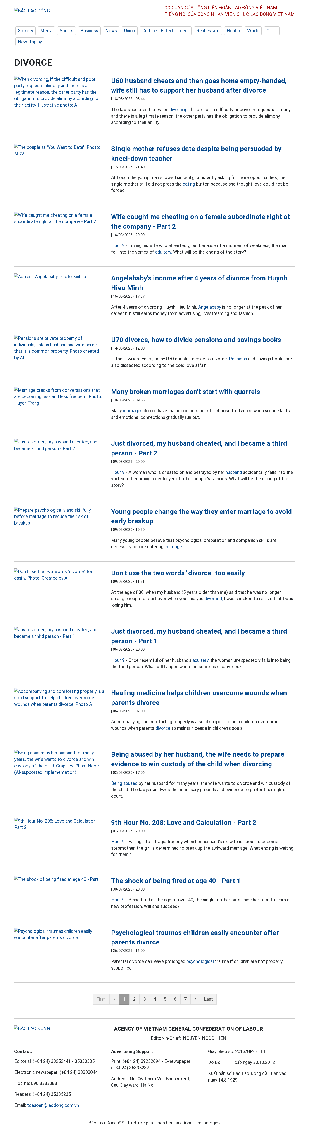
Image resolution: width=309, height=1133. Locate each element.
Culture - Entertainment (165, 30)
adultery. (163, 252)
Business (89, 30)
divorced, (213, 598)
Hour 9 (118, 245)
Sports (66, 30)
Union (129, 30)
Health (233, 30)
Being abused (124, 783)
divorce (162, 728)
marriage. (173, 546)
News (111, 30)
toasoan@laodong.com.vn (53, 1105)
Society (25, 30)
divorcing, (178, 109)
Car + (271, 30)
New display (30, 41)
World (253, 30)
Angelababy (209, 307)
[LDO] (59, 92)
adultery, (201, 660)
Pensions (238, 358)
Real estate (207, 30)
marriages (133, 410)
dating (189, 184)
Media (46, 30)
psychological (200, 961)
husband (234, 472)
